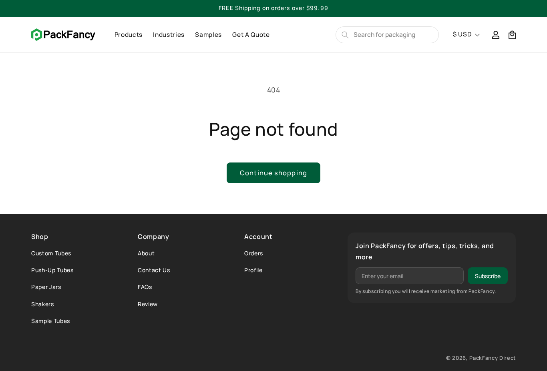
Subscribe (488, 276)
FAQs (145, 287)
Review (148, 304)
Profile (253, 270)
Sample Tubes (50, 321)
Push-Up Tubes (52, 270)
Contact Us (154, 270)
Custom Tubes (51, 253)
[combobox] (393, 34)
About (146, 253)
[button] (512, 34)
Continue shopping (273, 172)
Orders (253, 253)
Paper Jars (46, 287)
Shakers (42, 304)
